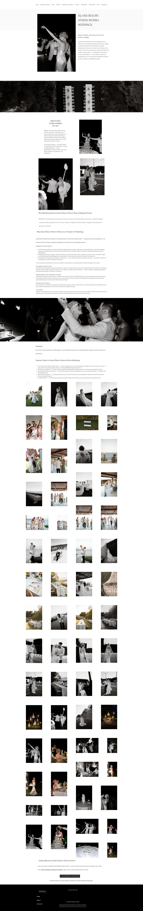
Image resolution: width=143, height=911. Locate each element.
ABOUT (39, 900)
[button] (58, 4)
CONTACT (40, 904)
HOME (38, 896)
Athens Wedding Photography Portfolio (52, 869)
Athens (87, 37)
